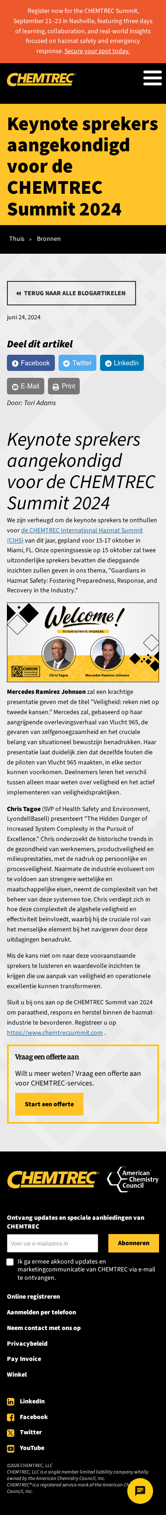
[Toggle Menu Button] (152, 77)
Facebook (34, 1417)
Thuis (16, 239)
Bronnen (49, 239)
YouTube (32, 1448)
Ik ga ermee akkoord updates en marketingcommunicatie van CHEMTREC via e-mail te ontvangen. (86, 1270)
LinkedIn (32, 1401)
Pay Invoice (24, 1359)
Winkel (17, 1374)
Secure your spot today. (97, 51)
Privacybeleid (27, 1343)
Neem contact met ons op (44, 1328)
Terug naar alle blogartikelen (74, 293)
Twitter (31, 1432)
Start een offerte (49, 1104)
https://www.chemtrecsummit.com (55, 1033)
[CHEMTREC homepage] (41, 84)
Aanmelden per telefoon (41, 1312)
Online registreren (33, 1296)
